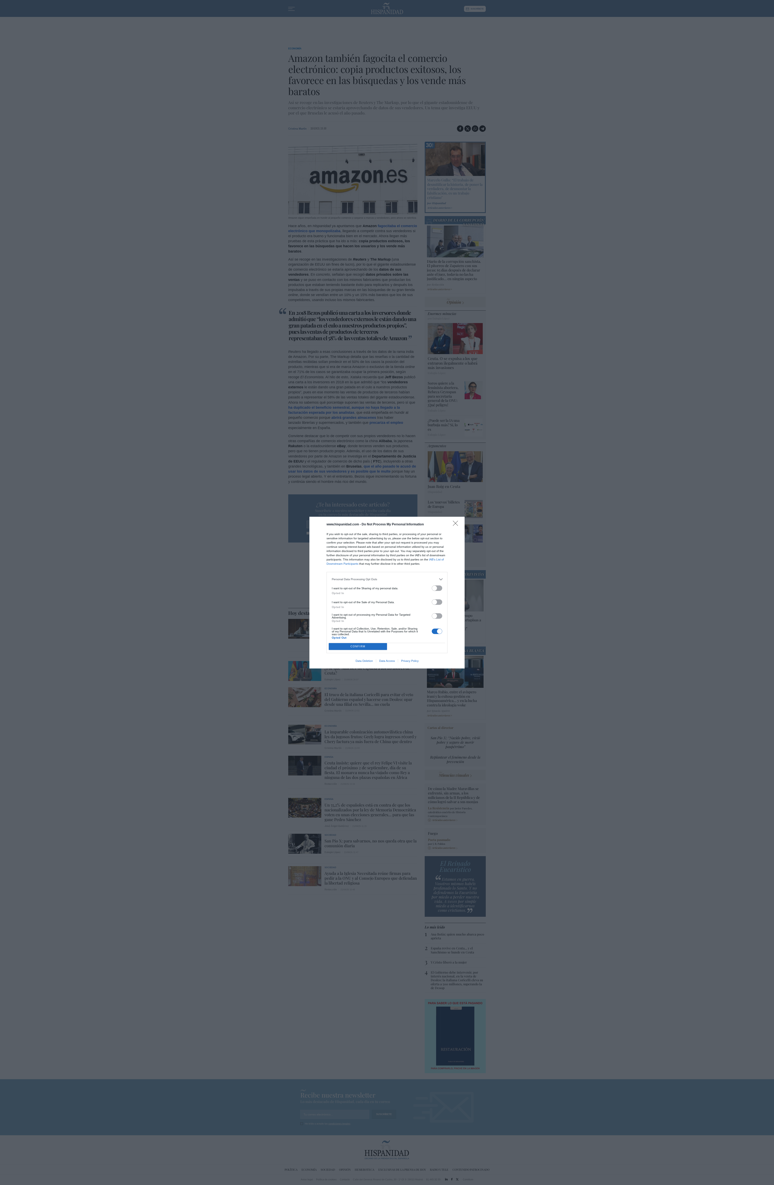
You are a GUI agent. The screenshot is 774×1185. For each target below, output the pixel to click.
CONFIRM (358, 646)
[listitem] (387, 579)
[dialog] (387, 592)
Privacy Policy (410, 660)
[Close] (457, 524)
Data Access (387, 660)
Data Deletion (364, 660)
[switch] (437, 588)
